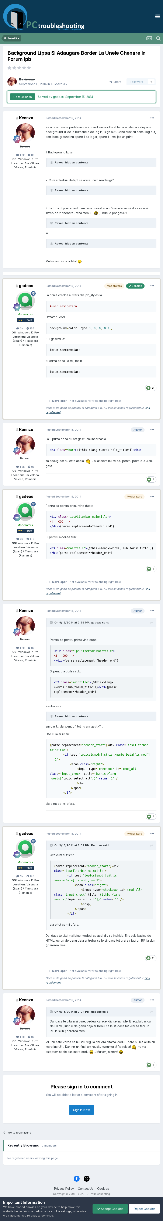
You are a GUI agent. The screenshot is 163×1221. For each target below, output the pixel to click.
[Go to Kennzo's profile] (12, 81)
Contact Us (85, 1188)
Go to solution (22, 97)
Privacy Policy (64, 1188)
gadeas (26, 285)
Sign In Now (81, 1110)
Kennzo (26, 118)
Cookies (103, 1188)
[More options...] (152, 118)
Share (116, 81)
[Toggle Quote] (52, 622)
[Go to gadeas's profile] (25, 300)
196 (31, 328)
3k (21, 328)
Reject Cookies (144, 1209)
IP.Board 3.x (59, 84)
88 (32, 155)
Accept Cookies (111, 1209)
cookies (31, 1207)
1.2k (22, 155)
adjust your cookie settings (53, 1211)
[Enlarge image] (96, 213)
